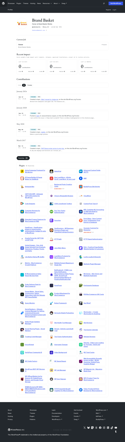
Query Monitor (30, 303)
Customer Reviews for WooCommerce (32, 211)
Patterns (32, 419)
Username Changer (61, 344)
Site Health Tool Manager (63, 323)
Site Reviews (88, 323)
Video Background (60, 352)
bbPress (99, 416)
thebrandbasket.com (38, 30)
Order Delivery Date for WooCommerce (33, 285)
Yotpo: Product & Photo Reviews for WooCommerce (93, 389)
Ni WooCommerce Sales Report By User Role (33, 274)
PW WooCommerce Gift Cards (94, 294)
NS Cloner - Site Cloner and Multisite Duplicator (93, 274)
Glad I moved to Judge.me (49, 99)
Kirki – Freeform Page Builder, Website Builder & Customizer (94, 248)
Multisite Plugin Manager (92, 264)
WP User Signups (60, 379)
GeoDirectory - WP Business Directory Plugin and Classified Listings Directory (64, 230)
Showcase (33, 410)
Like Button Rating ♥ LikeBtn (34, 257)
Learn (53, 410)
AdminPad (57, 171)
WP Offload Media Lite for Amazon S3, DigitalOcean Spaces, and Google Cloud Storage (34, 379)
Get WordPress (115, 3)
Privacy (10, 419)
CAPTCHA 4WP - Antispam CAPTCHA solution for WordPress (34, 195)
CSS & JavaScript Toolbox (63, 203)
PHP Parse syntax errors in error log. (52, 148)
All (24, 85)
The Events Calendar (91, 330)
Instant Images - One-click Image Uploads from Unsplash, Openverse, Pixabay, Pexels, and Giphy (35, 248)
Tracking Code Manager (33, 336)
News (9, 413)
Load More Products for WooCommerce (62, 257)
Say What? (87, 303)
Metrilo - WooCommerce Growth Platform (33, 264)
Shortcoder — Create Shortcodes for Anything (92, 313)
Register (108, 9)
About (10, 410)
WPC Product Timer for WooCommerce (91, 379)
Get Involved (78, 410)
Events (76, 413)
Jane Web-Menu (60, 248)
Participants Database (91, 285)
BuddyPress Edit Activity (92, 186)
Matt (98, 413)
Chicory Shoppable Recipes (63, 196)
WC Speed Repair (60, 361)
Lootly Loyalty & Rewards (92, 257)
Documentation (57, 413)
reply (38, 116)
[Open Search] (104, 3)
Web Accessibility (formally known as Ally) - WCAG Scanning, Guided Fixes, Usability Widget (93, 361)
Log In (114, 9)
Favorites (22, 158)
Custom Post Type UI (91, 203)
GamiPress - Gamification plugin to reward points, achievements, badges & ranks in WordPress (35, 230)
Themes (32, 413)
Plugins (32, 416)
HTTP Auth (58, 239)
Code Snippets (30, 203)
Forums (30, 85)
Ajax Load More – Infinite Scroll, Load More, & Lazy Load (64, 178)
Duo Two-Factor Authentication (59, 211)
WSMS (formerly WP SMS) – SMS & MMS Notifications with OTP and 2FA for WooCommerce (35, 389)
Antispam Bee (29, 186)
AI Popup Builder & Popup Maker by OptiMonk (33, 178)
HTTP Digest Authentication (93, 239)
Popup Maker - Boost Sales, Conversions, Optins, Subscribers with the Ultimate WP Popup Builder (35, 294)
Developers (55, 416)
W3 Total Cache (89, 352)
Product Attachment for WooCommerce (62, 294)
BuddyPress (100, 419)
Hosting (10, 416)
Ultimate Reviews (89, 336)
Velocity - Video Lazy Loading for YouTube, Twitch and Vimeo (94, 344)
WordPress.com (102, 410)
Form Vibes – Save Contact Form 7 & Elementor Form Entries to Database (93, 220)
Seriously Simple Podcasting (64, 313)
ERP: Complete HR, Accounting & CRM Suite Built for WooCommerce (94, 211)
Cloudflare (87, 196)
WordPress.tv (57, 419)
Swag (76, 419)
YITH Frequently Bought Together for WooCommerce (64, 389)
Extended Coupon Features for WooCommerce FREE (35, 220)
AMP (85, 178)
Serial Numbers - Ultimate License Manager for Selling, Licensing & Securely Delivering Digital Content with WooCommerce (35, 312)
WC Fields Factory (31, 361)
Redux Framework (60, 303)
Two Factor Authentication (63, 336)
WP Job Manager (60, 370)
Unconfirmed (29, 344)
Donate (77, 416)
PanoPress (58, 285)
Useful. (43, 132)
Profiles (10, 9)
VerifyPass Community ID (33, 352)
